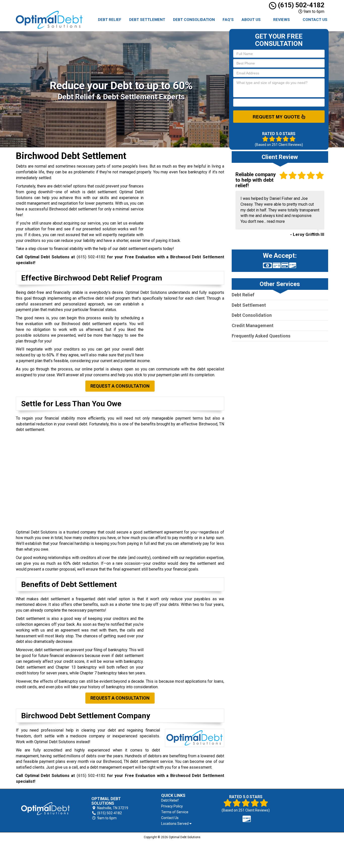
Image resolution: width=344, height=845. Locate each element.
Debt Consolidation (194, 19)
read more (276, 221)
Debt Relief (109, 19)
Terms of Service (174, 812)
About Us (251, 19)
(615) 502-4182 (300, 5)
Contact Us (315, 19)
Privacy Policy (172, 806)
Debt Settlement (147, 19)
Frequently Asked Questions (261, 335)
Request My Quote (277, 116)
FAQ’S (228, 19)
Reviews (281, 19)
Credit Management (252, 325)
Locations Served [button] (175, 824)
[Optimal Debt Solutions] (45, 808)
